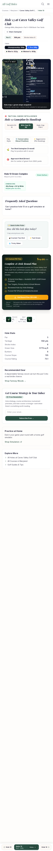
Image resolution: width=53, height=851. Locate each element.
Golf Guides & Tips (15, 465)
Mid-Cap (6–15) (26, 126)
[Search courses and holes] (42, 4)
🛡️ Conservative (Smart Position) (22, 140)
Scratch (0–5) (12, 126)
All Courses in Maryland (17, 461)
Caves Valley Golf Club (28, 10)
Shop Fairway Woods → (15, 381)
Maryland (14, 10)
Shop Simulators (12, 442)
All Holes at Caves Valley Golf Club (22, 457)
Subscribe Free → (26, 418)
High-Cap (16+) (40, 126)
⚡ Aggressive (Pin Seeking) (39, 140)
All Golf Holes (9, 4)
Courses (5, 10)
